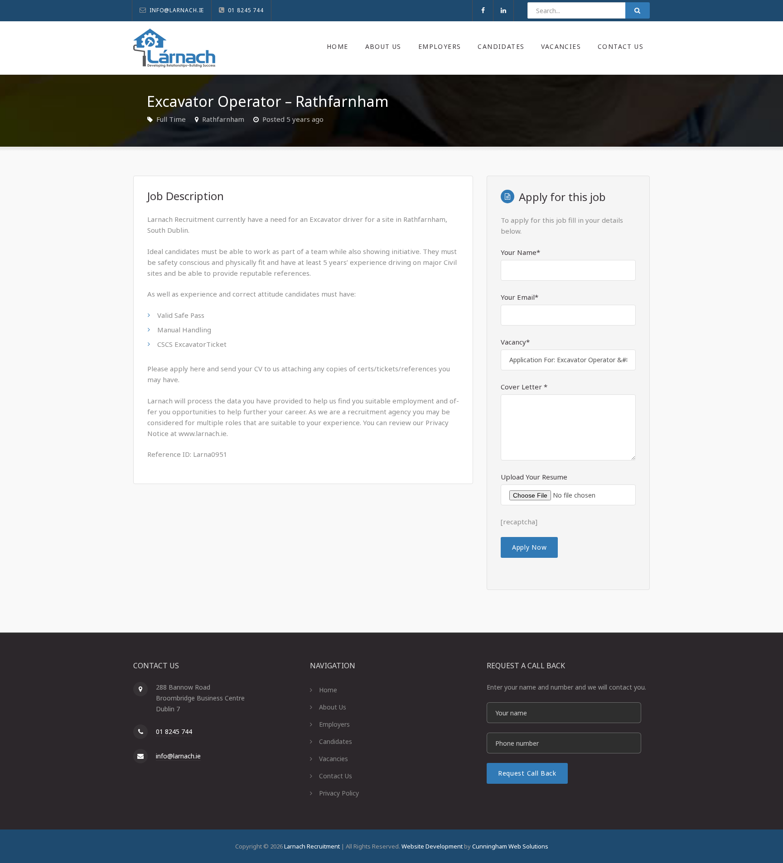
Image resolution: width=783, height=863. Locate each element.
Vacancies (561, 46)
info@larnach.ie (178, 756)
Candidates (501, 46)
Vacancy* (515, 341)
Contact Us (620, 46)
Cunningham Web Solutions (510, 846)
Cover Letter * (524, 386)
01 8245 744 (174, 731)
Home (337, 46)
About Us (383, 46)
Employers (439, 46)
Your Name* (520, 252)
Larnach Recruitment (312, 846)
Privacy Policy (339, 793)
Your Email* (519, 297)
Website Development (432, 846)
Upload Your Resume (534, 476)
